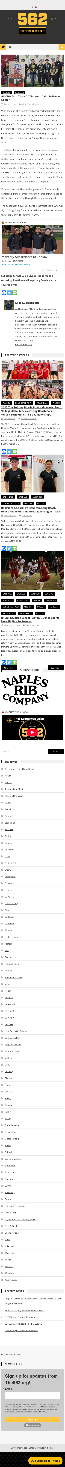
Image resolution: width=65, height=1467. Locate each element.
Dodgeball (9, 916)
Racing (8, 1098)
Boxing (8, 836)
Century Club (10, 863)
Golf (7, 950)
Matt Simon (27, 515)
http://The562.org (23, 344)
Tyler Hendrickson (28, 418)
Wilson (56, 402)
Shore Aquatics (12, 1125)
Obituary (9, 1071)
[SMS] (14, 292)
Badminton (8, 496)
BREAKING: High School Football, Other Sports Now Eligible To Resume (30, 619)
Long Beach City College (16, 1031)
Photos (8, 1084)
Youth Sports (11, 1279)
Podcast (8, 1091)
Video (7, 1239)
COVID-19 (49, 593)
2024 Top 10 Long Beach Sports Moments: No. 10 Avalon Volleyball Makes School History (57, 667)
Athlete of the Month (14, 789)
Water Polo (25, 613)
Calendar (9, 849)
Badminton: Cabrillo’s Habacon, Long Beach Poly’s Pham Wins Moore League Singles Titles (31, 510)
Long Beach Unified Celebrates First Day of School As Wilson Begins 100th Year (33, 1301)
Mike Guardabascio (30, 104)
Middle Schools (12, 1051)
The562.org (10, 1212)
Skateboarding (12, 1138)
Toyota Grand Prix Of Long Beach (20, 1219)
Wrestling (9, 1273)
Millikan (28, 503)
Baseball (7, 593)
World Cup (9, 1266)
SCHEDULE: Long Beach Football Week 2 (23, 1323)
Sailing (8, 1118)
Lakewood (37, 496)
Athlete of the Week (14, 795)
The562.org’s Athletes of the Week (21, 1330)
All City (6, 92)
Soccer (40, 606)
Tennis (8, 1199)
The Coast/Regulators (15, 1205)
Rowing (8, 1105)
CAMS (7, 856)
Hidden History (12, 963)
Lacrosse (9, 997)
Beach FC (9, 829)
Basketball (10, 822)
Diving (8, 910)
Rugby (8, 1111)
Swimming (10, 1192)
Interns (8, 984)
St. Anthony (8, 613)
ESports (8, 930)
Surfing (8, 1185)
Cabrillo (19, 92)
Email (8, 1389)
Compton (35, 593)
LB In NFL (9, 1024)
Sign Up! (32, 1419)
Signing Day (10, 1132)
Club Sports (10, 876)
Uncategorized (12, 1232)
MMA (7, 1064)
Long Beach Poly (23, 402)
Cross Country (11, 903)
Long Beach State (13, 1044)
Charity (8, 869)
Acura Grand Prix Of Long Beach (19, 769)
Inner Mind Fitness (13, 977)
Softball (54, 606)
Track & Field (11, 1226)
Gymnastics (22, 600)
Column (8, 883)
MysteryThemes (46, 1447)
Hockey (8, 970)
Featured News (12, 937)
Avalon (8, 802)
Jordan (37, 600)
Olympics (9, 1078)
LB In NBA (9, 1017)
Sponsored (10, 1165)
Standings (9, 1179)
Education (9, 923)
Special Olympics (13, 1158)
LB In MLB (9, 1011)
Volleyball (42, 402)
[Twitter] (9, 292)
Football (7, 600)
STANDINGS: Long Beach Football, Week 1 (24, 1310)
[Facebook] (4, 292)
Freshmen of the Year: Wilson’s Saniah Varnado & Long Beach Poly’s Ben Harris (11, 667)
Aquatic (8, 782)
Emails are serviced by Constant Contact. (31, 1411)
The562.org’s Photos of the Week (21, 1317)
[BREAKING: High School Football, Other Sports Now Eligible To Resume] (32, 570)
